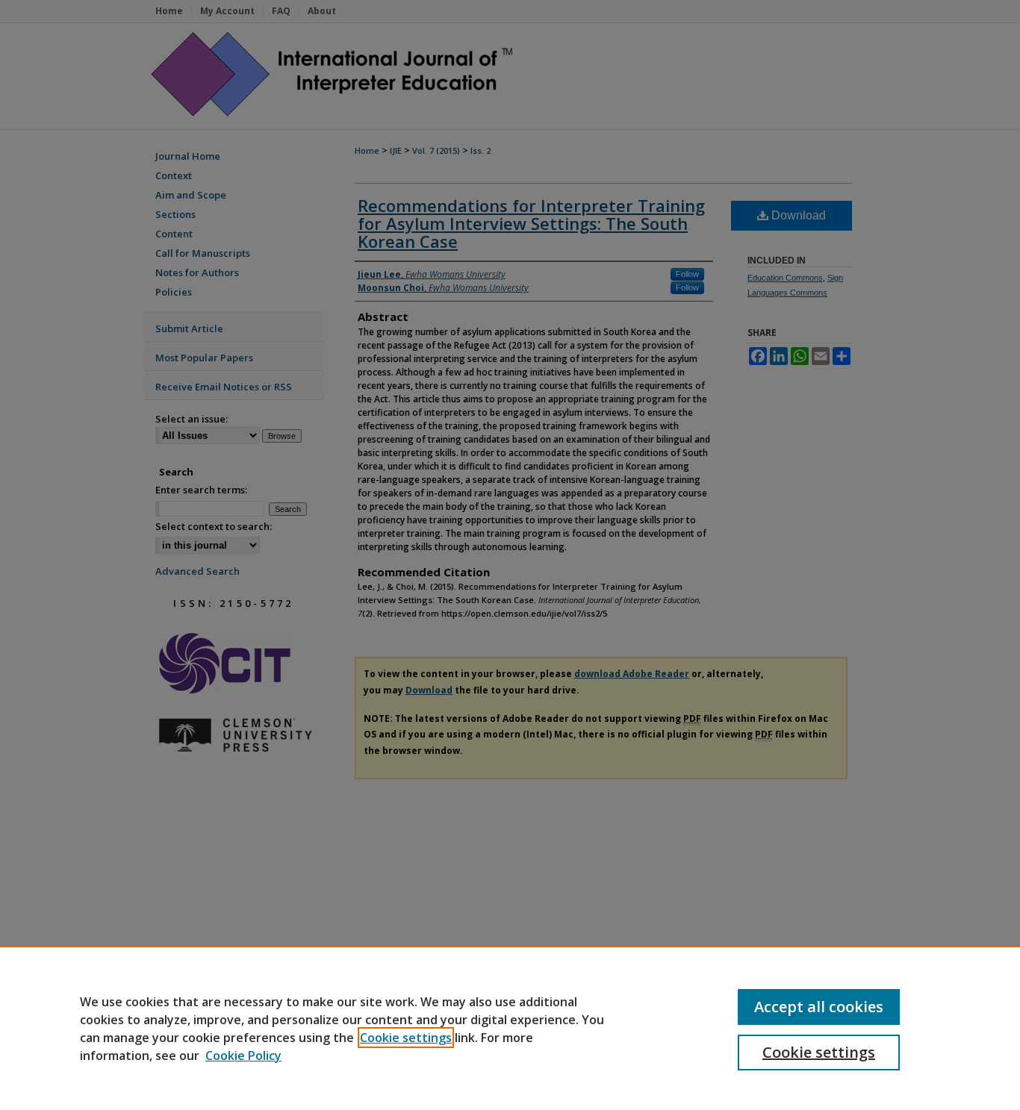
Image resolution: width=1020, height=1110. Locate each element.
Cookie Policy (243, 1055)
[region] (510, 1028)
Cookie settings (406, 1037)
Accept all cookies (818, 1007)
